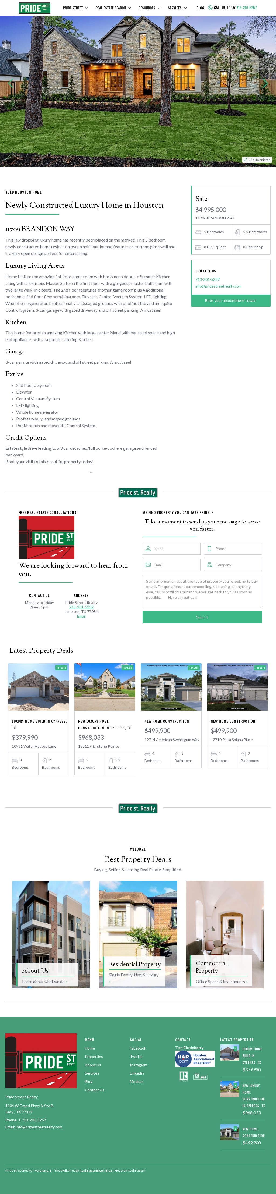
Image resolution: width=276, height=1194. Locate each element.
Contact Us (94, 1089)
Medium (136, 1081)
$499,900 (157, 730)
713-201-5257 (207, 279)
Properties (94, 1056)
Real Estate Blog (91, 1170)
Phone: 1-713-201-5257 (25, 1120)
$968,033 (91, 737)
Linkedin (137, 1073)
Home (90, 1048)
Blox (108, 1170)
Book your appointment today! (231, 300)
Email (81, 616)
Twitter (136, 1056)
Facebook (138, 1048)
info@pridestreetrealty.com (218, 286)
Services (92, 1073)
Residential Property (135, 965)
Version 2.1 (43, 1170)
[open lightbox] (138, 83)
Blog (88, 1081)
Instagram (138, 1064)
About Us (35, 971)
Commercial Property (211, 967)
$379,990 (25, 737)
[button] (77, 8)
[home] (34, 8)
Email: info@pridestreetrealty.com (33, 1127)
